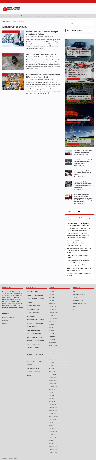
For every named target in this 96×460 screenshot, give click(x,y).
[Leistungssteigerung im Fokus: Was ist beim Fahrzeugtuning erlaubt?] (68, 173)
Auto (10, 16)
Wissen (29, 375)
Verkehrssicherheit (33, 368)
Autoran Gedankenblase (79, 294)
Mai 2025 (51, 330)
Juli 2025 (51, 324)
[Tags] (79, 211)
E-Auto (29, 312)
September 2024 (53, 354)
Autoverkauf (39, 295)
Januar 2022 (52, 428)
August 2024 (52, 357)
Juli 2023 (51, 392)
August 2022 (52, 419)
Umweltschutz (31, 361)
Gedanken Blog (72, 16)
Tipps (34, 358)
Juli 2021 (51, 440)
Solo (16, 16)
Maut (40, 337)
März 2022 (52, 425)
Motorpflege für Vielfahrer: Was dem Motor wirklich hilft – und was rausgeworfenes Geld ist (77, 243)
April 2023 (51, 398)
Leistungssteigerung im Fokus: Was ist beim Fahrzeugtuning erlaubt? (83, 172)
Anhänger (30, 292)
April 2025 (51, 333)
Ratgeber (29, 347)
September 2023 (53, 386)
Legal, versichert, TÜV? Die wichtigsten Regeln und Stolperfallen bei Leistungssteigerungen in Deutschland (77, 72)
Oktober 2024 (52, 351)
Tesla (28, 358)
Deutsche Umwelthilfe (33, 306)
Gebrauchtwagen (32, 326)
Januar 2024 (52, 375)
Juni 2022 (51, 422)
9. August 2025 (72, 144)
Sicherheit (30, 354)
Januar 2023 (52, 404)
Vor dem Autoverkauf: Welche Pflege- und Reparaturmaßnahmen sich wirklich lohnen (79, 250)
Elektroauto (30, 316)
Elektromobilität (32, 319)
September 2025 (53, 318)
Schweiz (38, 351)
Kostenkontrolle (37, 333)
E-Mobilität (36, 312)
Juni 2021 (51, 443)
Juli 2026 (51, 291)
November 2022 (53, 410)
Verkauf (29, 365)
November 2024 (53, 348)
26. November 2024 (73, 57)
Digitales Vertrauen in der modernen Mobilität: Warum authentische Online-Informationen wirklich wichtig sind (78, 236)
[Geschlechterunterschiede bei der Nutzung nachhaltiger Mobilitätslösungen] (68, 162)
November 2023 (53, 380)
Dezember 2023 (53, 377)
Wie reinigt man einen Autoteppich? (41, 54)
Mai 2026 (51, 297)
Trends (40, 358)
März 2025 (52, 336)
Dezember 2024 (53, 345)
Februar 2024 (52, 372)
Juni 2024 (51, 363)
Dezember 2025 (53, 312)
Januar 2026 (52, 309)
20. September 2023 (79, 154)
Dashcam (29, 302)
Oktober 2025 (52, 315)
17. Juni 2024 (78, 189)
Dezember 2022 (53, 407)
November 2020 (53, 449)
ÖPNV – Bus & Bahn (26, 16)
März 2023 (52, 401)
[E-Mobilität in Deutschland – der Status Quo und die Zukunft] (68, 152)
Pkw (28, 344)
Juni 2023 (51, 395)
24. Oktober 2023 (32, 79)
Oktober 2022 (52, 413)
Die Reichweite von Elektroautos (78, 120)
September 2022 (53, 416)
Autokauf (30, 295)
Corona (42, 299)
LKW (28, 337)
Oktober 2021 (52, 434)
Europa (42, 319)
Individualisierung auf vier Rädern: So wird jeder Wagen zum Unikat (79, 97)
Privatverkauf (36, 344)
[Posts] (69, 211)
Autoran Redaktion (44, 36)
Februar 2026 (52, 306)
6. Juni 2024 (78, 165)
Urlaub (40, 361)
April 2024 (51, 369)
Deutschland (31, 309)
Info (28, 333)
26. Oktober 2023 (32, 36)
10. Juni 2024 (78, 176)
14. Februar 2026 (73, 79)
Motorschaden (39, 340)
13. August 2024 (73, 100)
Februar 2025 (52, 339)
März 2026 (52, 303)
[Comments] (89, 211)
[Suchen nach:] (79, 23)
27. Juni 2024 (78, 203)
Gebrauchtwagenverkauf (34, 330)
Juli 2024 (51, 360)
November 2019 (53, 452)
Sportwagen (39, 354)
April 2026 (51, 300)
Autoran (4, 16)
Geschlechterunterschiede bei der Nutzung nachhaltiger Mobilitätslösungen (83, 161)
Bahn (28, 299)
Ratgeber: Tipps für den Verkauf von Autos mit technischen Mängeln (78, 53)
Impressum (5, 320)
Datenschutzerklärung (8, 317)
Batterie (34, 299)
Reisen (44, 16)
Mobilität (30, 340)
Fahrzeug (29, 323)
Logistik (37, 16)
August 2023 (52, 389)
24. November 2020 (73, 122)
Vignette (29, 372)
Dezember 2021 (53, 431)
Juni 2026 (51, 294)
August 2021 (52, 437)
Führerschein (39, 323)
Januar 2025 (52, 342)
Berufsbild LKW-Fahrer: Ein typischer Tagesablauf (77, 140)
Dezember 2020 (53, 446)
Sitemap (4, 323)
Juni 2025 (51, 327)
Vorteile (37, 372)
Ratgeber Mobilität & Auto (57, 16)
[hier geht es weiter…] (37, 48)
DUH (38, 309)
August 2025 (52, 321)
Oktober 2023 (52, 383)
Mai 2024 (51, 366)
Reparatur (30, 351)
